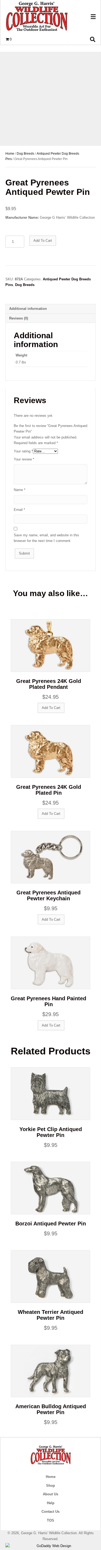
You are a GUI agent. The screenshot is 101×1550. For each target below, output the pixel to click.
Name (19, 490)
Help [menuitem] (50, 1503)
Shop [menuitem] (50, 1486)
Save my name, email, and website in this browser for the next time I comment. (46, 538)
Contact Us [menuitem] (50, 1512)
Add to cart (42, 241)
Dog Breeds (25, 153)
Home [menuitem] (50, 1477)
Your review (24, 459)
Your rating (23, 451)
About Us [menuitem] (50, 1494)
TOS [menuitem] (50, 1520)
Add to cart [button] (51, 708)
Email (19, 510)
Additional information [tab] (28, 309)
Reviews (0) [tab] (18, 318)
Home (9, 153)
